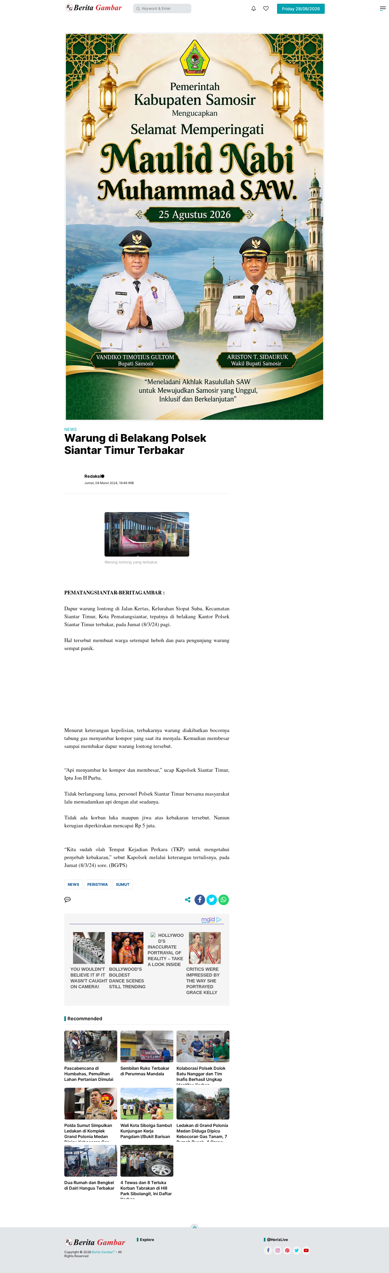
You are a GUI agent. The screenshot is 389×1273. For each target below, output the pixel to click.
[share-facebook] (200, 900)
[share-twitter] (211, 900)
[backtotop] (194, 1228)
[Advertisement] (146, 689)
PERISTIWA (97, 884)
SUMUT (122, 884)
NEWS (70, 429)
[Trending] (266, 8)
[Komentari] (67, 900)
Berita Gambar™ (103, 1252)
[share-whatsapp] (223, 900)
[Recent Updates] (253, 8)
